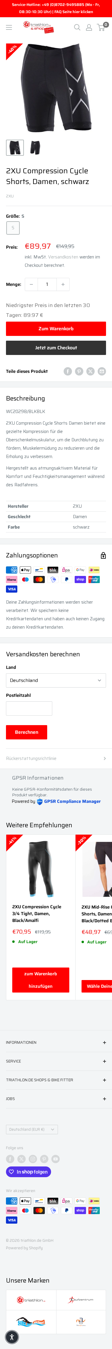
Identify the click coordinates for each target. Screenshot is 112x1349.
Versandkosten (63, 257)
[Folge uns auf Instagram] (33, 1159)
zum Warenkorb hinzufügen (40, 980)
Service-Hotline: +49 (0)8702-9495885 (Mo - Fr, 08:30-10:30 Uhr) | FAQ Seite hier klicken (56, 8)
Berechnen (26, 732)
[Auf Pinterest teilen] (79, 371)
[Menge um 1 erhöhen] (63, 284)
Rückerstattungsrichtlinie (31, 758)
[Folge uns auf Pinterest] (44, 1159)
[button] (12, 1337)
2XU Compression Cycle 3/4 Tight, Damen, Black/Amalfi (36, 914)
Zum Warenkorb (56, 328)
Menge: (13, 284)
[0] (101, 27)
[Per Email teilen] (102, 371)
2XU (10, 196)
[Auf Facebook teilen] (68, 371)
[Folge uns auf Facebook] (10, 1159)
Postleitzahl (18, 695)
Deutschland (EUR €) (27, 1130)
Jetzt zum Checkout (56, 347)
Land (11, 667)
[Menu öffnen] (9, 27)
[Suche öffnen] (77, 27)
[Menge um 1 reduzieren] (31, 284)
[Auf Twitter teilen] (90, 371)
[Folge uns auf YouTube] (55, 1159)
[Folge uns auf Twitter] (21, 1159)
